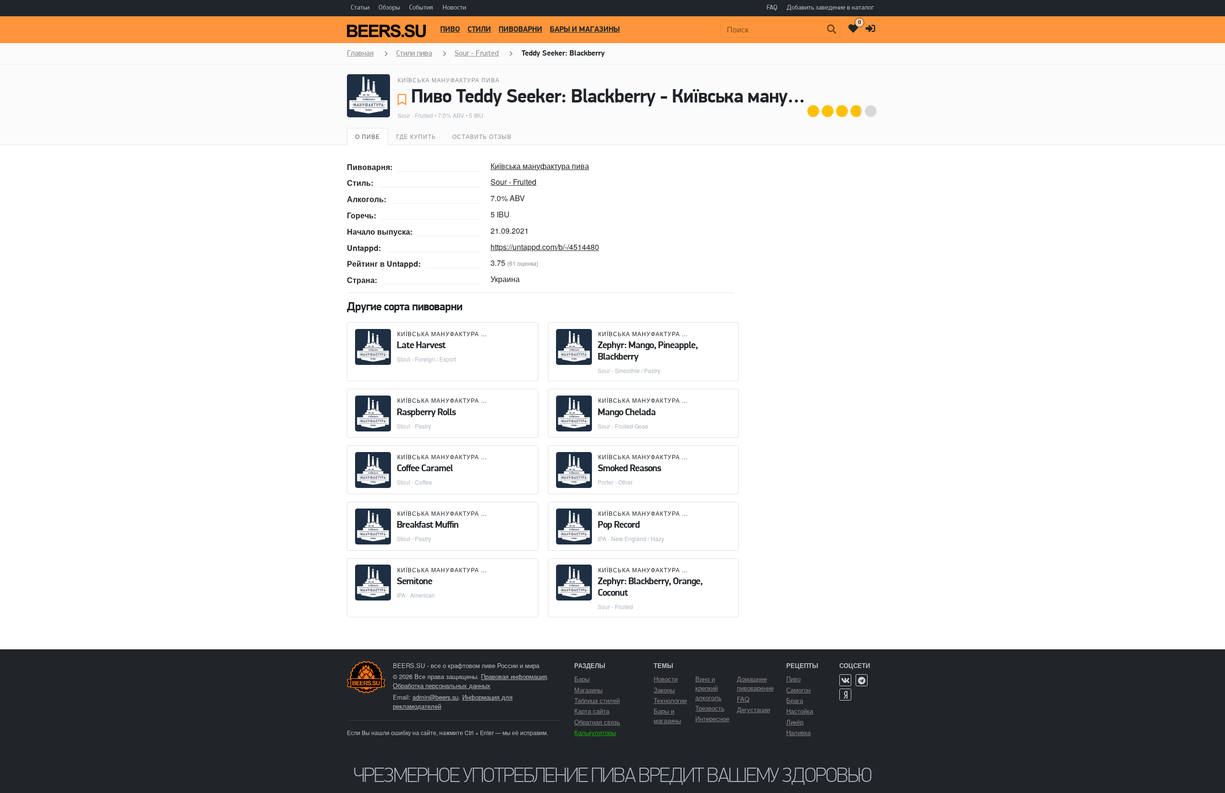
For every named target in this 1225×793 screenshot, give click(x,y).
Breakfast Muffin (427, 525)
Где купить (416, 136)
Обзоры (389, 7)
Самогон (798, 689)
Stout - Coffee (414, 482)
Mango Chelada (627, 413)
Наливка (798, 732)
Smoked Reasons (629, 469)
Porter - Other (615, 482)
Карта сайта (591, 710)
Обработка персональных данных (441, 685)
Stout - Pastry (414, 426)
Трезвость (709, 708)
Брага (794, 700)
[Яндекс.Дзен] (845, 695)
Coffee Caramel (425, 469)
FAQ (772, 7)
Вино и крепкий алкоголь (708, 688)
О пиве (367, 136)
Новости (454, 7)
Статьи (360, 7)
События (421, 7)
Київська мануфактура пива (449, 80)
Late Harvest (421, 346)
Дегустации (753, 709)
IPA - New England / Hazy (631, 538)
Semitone (414, 582)
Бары (582, 678)
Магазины (588, 689)
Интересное (712, 718)
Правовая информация (514, 676)
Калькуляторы (595, 732)
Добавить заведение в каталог (830, 7)
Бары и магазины (585, 30)
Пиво (450, 30)
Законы (664, 689)
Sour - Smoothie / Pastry (629, 370)
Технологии (670, 700)
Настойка (799, 710)
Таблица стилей (597, 700)
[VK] (845, 680)
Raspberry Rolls (426, 413)
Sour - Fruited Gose (623, 426)
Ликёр (794, 721)
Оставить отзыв (482, 136)
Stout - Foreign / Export (426, 359)
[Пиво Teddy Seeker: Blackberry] (368, 95)
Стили (479, 30)
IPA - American (416, 595)
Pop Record (619, 525)
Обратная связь (597, 721)
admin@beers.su (435, 697)
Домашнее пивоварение (755, 683)
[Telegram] (862, 680)
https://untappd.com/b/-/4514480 (544, 246)
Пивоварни (520, 30)
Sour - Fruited (415, 115)
